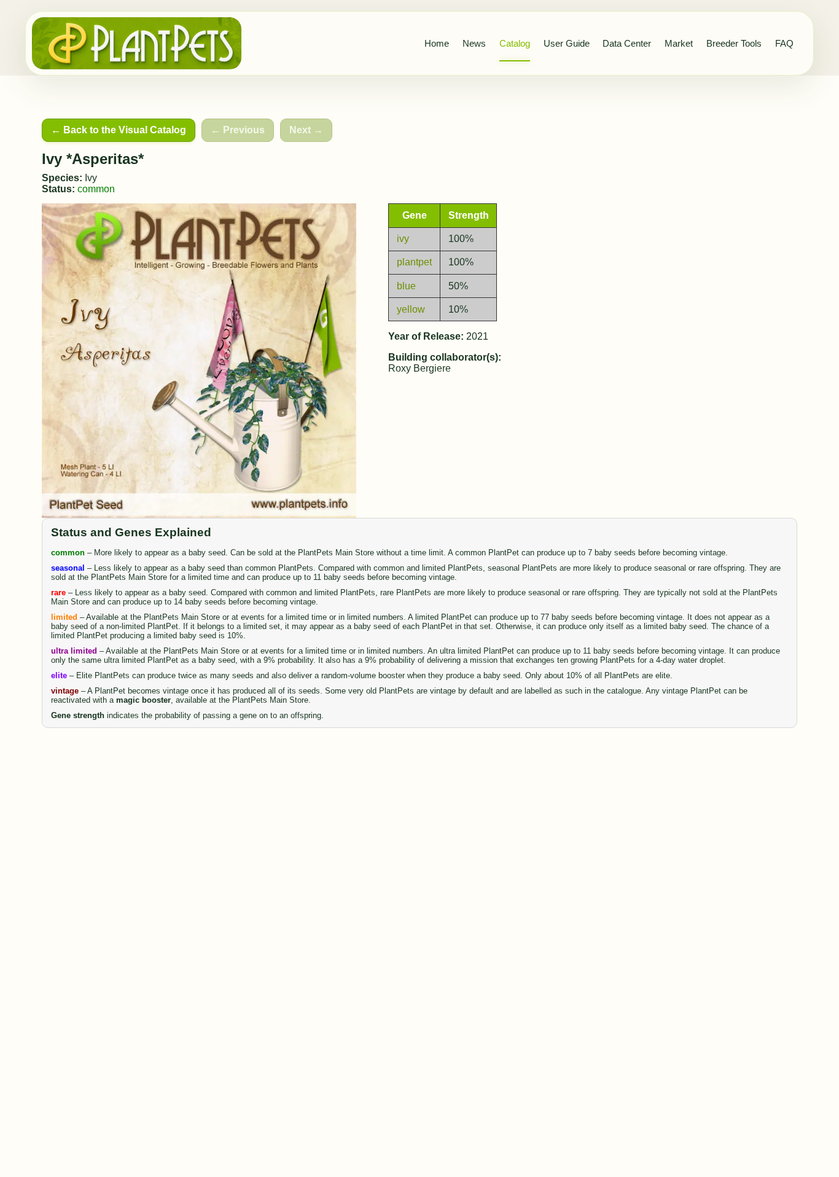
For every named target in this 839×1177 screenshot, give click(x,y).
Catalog (514, 43)
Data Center (627, 43)
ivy (403, 238)
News (474, 43)
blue (406, 286)
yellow (411, 309)
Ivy (91, 178)
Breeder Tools (734, 43)
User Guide (567, 43)
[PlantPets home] (137, 43)
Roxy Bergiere (419, 368)
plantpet (414, 262)
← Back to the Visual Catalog (118, 130)
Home (436, 43)
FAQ (784, 43)
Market (679, 43)
